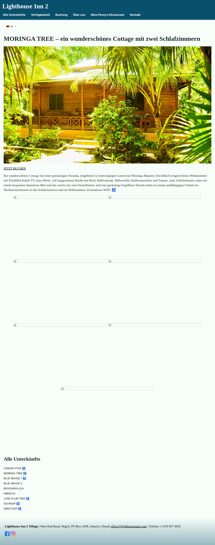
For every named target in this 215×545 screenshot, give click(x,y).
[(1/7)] (60, 226)
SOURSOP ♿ (12, 503)
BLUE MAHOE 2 (13, 483)
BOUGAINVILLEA (14, 488)
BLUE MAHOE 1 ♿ (15, 478)
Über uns (79, 14)
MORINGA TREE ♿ (15, 473)
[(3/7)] (60, 290)
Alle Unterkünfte (14, 14)
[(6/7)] (155, 354)
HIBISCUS (9, 493)
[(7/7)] (107, 417)
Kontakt (135, 14)
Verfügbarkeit (40, 14)
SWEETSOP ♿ (12, 508)
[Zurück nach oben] (211, 541)
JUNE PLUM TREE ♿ (16, 498)
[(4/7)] (155, 290)
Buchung (61, 14)
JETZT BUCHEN (15, 168)
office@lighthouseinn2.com (129, 526)
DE (11, 26)
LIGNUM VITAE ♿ (14, 468)
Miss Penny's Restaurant (107, 14)
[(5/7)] (60, 354)
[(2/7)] (155, 226)
